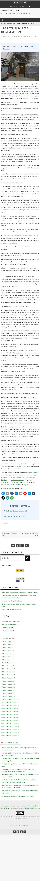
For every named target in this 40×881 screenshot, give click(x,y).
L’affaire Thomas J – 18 (8, 692)
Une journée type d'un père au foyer (11, 620)
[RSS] (25, 2)
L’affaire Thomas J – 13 (8, 677)
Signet (5, 522)
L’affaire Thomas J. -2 (7, 644)
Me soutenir (23, 6)
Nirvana (21, 825)
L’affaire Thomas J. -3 (7, 647)
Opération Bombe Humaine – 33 (10, 734)
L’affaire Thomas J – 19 (8, 695)
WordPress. (27, 825)
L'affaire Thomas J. (6, 629)
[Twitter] (14, 2)
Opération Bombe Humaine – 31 (10, 728)
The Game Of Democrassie (8, 623)
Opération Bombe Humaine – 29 (10, 722)
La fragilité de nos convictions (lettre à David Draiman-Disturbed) (19, 592)
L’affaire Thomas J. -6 (7, 656)
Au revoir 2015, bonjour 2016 (9, 533)
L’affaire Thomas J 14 (7, 680)
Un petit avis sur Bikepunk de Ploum (11, 600)
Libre (5, 479)
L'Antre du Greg (10, 10)
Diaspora (25, 484)
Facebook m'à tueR (6, 626)
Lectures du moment (11, 741)
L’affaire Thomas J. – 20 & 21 (9, 698)
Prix (2, 479)
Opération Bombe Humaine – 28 (10, 719)
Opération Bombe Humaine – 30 (30, 533)
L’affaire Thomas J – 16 (8, 686)
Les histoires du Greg (9, 24)
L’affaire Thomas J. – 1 (7, 640)
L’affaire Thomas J (33, 472)
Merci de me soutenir (19, 477)
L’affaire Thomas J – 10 (8, 668)
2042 (20, 474)
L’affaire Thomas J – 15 (8, 683)
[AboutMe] (21, 2)
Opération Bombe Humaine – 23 (10, 704)
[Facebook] (18, 2)
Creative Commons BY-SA (32, 807)
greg (5, 36)
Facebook (18, 484)
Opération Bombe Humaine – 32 (10, 731)
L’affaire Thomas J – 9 (7, 665)
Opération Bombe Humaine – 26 (10, 713)
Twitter (12, 484)
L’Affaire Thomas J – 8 (7, 662)
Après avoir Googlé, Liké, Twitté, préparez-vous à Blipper (17, 795)
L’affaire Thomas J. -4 (7, 650)
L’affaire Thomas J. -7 (7, 659)
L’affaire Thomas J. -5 (7, 653)
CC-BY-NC (21, 488)
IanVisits (9, 488)
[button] (3, 493)
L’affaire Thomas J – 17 (8, 689)
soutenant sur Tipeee (17, 479)
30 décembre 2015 (15, 36)
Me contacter (13, 6)
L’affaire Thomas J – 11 (8, 671)
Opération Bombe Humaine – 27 (10, 716)
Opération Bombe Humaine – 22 (10, 701)
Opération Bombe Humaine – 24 (10, 707)
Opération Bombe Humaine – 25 (10, 710)
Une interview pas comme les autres (11, 608)
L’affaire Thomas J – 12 (8, 674)
